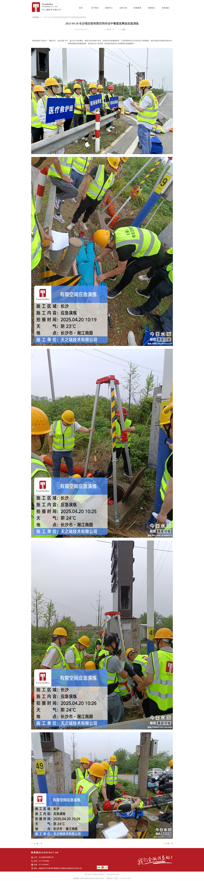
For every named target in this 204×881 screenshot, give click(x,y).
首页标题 (35, 17)
